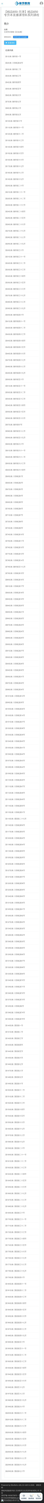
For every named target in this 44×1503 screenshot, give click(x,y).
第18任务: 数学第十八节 (14, 172)
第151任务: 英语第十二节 (15, 1096)
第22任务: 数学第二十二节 (15, 198)
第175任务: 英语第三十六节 (15, 1251)
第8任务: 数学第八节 (13, 108)
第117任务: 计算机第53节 (15, 831)
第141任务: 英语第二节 (14, 1032)
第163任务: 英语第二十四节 (15, 1174)
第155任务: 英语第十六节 (15, 1122)
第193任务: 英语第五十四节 (15, 1367)
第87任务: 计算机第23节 (14, 625)
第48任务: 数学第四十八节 (15, 366)
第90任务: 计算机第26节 (14, 644)
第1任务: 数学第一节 (13, 56)
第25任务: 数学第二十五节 (15, 218)
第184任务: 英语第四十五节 (15, 1309)
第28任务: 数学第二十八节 (15, 237)
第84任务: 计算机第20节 (14, 605)
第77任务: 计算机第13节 (14, 554)
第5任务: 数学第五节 (13, 88)
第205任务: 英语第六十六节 (15, 1445)
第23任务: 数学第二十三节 (15, 205)
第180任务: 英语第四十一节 (15, 1284)
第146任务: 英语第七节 (14, 1064)
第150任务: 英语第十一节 (15, 1090)
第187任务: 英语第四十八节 (15, 1329)
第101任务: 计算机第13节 (15, 696)
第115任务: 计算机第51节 (15, 812)
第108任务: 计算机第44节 (15, 767)
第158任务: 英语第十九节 (15, 1141)
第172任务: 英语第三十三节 (15, 1232)
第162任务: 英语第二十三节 (15, 1167)
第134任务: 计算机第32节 (15, 928)
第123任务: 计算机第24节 (15, 838)
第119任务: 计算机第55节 (15, 851)
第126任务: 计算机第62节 (15, 915)
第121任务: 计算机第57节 (15, 877)
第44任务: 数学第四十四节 (15, 340)
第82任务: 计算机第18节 (14, 592)
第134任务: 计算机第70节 (15, 980)
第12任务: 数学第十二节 (14, 134)
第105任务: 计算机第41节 (15, 747)
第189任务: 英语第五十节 (15, 1342)
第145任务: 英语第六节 (14, 1057)
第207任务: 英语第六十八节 (15, 1458)
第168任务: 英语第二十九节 (15, 1206)
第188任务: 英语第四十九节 (15, 1335)
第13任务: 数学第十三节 (14, 140)
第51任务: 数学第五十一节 (15, 386)
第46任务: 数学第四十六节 (15, 353)
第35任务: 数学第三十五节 (15, 282)
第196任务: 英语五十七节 (15, 1387)
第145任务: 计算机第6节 (14, 1006)
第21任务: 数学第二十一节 (15, 192)
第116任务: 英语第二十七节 (15, 818)
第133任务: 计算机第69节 (15, 973)
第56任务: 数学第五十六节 (15, 418)
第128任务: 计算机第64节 (15, 935)
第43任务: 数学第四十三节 (15, 334)
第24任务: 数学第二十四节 (15, 211)
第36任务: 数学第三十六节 (15, 289)
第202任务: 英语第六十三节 (15, 1426)
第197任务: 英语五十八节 (15, 1393)
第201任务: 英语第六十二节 (15, 1419)
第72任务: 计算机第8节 (14, 521)
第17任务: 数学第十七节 (14, 166)
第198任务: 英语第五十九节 (15, 1400)
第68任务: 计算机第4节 (14, 495)
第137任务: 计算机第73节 (15, 999)
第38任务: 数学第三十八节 (15, 302)
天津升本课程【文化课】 (13, 32)
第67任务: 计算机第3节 (14, 489)
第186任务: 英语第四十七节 (15, 1322)
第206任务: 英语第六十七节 (15, 1451)
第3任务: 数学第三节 (13, 75)
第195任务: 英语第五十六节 (15, 1380)
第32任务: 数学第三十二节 (15, 263)
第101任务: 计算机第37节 (15, 721)
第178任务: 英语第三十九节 (15, 1271)
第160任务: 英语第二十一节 (15, 1154)
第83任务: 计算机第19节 (14, 599)
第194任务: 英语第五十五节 (15, 1374)
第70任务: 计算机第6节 (14, 508)
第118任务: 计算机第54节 (15, 844)
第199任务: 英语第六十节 (15, 1406)
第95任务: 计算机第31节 (14, 676)
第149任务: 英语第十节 (14, 1083)
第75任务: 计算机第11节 (14, 541)
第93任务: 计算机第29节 (14, 663)
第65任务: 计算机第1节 (14, 476)
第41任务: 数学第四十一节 (15, 321)
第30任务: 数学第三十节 (14, 250)
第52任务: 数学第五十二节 (15, 392)
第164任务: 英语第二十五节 (15, 1180)
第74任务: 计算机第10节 (14, 534)
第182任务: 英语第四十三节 (15, 1296)
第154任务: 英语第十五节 (15, 1116)
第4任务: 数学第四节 (13, 82)
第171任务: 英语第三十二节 (15, 1225)
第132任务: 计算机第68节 (15, 967)
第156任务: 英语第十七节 (15, 1128)
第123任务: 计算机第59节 (15, 889)
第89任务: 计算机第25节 (14, 637)
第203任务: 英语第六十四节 (15, 1432)
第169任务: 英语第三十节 (15, 1212)
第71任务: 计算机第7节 (14, 515)
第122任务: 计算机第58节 (15, 883)
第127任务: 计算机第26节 (15, 870)
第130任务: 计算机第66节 (15, 954)
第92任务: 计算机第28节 (14, 657)
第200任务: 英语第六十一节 (15, 1413)
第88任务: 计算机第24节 (14, 631)
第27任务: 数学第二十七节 (15, 231)
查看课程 (11, 42)
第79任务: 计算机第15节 (14, 573)
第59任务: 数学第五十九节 (15, 437)
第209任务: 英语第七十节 (15, 1471)
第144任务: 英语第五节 (14, 1051)
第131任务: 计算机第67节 (15, 961)
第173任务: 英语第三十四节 (15, 1238)
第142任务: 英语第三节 (14, 1038)
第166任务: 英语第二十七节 (15, 1193)
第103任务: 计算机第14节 (15, 715)
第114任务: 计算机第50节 (15, 805)
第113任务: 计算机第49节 (15, 799)
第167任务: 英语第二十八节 (15, 1200)
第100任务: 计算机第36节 (15, 709)
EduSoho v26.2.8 (17, 1485)
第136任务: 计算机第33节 (15, 941)
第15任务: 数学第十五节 (14, 153)
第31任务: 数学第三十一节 (15, 256)
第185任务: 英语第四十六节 (15, 1316)
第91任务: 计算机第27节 (14, 650)
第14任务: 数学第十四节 (14, 147)
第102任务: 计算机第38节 (15, 728)
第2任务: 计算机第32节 (14, 63)
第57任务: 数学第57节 (13, 424)
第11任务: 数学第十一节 (14, 127)
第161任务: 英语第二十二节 (15, 1161)
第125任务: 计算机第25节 (15, 857)
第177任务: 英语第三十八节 (15, 1264)
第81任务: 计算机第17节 (14, 586)
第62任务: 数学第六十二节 (15, 457)
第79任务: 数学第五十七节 (15, 566)
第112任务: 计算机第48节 (15, 793)
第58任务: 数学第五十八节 (15, 431)
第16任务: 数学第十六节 (14, 159)
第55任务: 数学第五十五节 (15, 411)
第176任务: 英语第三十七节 (15, 1258)
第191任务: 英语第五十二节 (15, 1355)
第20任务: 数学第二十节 (14, 185)
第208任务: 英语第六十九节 (15, 1464)
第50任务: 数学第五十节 (14, 379)
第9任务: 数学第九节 (13, 114)
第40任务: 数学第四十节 (14, 314)
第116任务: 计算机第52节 (15, 825)
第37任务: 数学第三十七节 (15, 295)
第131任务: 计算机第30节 (15, 902)
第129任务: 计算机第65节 (15, 948)
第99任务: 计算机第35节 (14, 702)
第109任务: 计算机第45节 (15, 773)
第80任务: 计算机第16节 (14, 579)
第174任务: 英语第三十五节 (15, 1245)
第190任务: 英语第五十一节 (15, 1348)
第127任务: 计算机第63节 (15, 922)
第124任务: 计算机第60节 (15, 896)
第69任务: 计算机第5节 (14, 502)
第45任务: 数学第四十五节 (15, 347)
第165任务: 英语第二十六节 (15, 1187)
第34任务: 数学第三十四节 (15, 276)
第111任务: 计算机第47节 (15, 786)
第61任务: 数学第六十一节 (15, 450)
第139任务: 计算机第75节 (15, 1019)
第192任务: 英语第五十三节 (15, 1361)
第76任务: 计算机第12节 (14, 547)
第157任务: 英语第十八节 (15, 1135)
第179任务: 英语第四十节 (15, 1277)
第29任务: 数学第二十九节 (15, 243)
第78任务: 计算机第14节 (14, 560)
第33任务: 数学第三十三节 (15, 269)
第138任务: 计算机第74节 (15, 1012)
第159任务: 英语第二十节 (15, 1148)
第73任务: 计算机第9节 (14, 528)
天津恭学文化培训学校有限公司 (27, 1490)
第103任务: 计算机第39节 (15, 734)
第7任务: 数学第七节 (13, 101)
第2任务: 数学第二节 (13, 69)
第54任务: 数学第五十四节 (15, 405)
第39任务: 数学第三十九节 (15, 308)
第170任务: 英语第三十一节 (15, 1219)
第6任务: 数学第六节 (13, 95)
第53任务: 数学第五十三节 (15, 398)
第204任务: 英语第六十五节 (15, 1439)
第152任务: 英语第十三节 (15, 1103)
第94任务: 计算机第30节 (14, 670)
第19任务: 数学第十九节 (14, 179)
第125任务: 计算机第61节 (15, 909)
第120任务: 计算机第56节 (15, 864)
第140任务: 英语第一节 (14, 1025)
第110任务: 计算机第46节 (15, 780)
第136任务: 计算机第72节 (15, 993)
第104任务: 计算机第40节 (15, 741)
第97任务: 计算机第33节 (14, 683)
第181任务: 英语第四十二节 (15, 1290)
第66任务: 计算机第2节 (14, 482)
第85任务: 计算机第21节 (14, 612)
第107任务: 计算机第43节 (15, 760)
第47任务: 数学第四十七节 (15, 360)
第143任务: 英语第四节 (14, 1044)
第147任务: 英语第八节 (14, 1070)
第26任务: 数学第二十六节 (15, 224)
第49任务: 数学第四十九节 (15, 373)
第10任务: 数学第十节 (13, 121)
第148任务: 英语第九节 (14, 1077)
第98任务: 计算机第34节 (14, 689)
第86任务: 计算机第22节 (14, 618)
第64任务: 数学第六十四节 (15, 470)
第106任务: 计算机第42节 (15, 754)
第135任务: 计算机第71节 (15, 986)
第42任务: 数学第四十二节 (15, 327)
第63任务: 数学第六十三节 (15, 463)
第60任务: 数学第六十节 (14, 444)
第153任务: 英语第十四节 (15, 1109)
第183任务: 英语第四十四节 (15, 1303)
